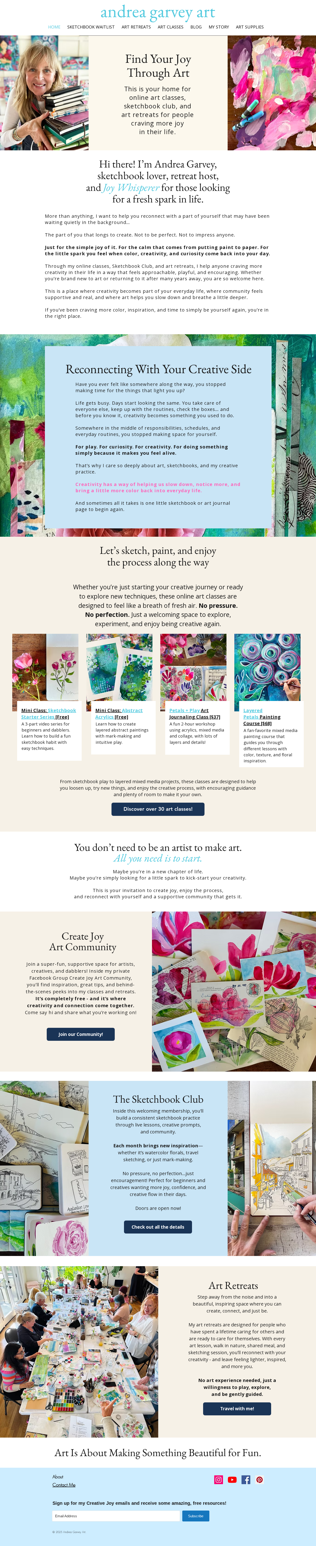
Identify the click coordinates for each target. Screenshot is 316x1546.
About (58, 1477)
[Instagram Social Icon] (218, 1479)
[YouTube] (232, 1479)
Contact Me (64, 1485)
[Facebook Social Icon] (246, 1479)
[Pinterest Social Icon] (259, 1479)
